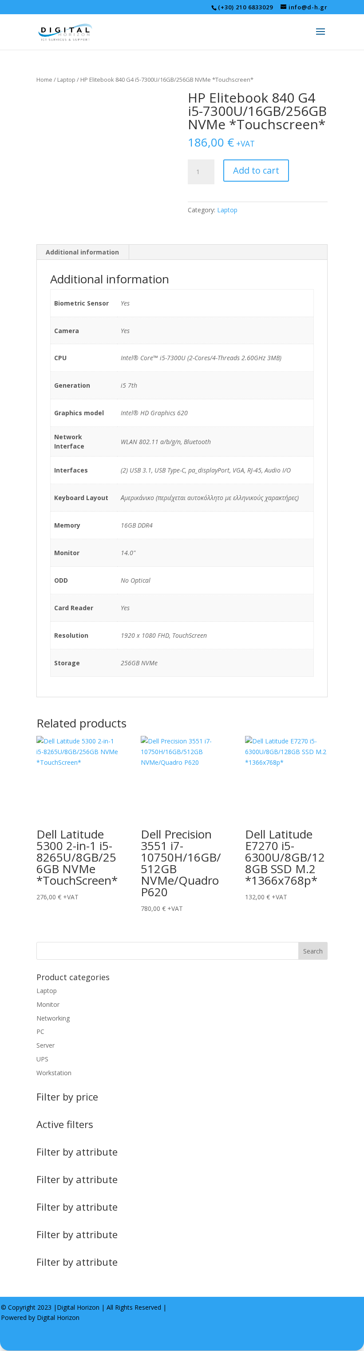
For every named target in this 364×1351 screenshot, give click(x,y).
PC (40, 1031)
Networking (53, 1018)
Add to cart (256, 170)
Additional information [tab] (82, 252)
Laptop (66, 79)
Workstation (53, 1073)
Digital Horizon (78, 1307)
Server (45, 1045)
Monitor (47, 1004)
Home (44, 79)
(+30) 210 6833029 (245, 7)
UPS (42, 1059)
